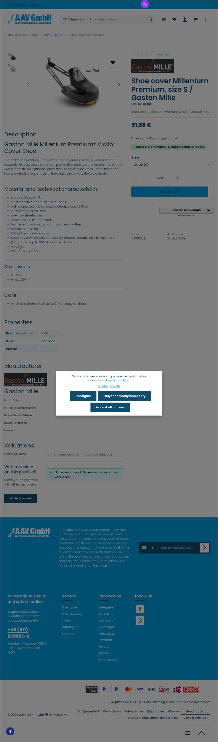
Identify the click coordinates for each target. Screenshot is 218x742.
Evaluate (163, 55)
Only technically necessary (124, 396)
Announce (16, 5)
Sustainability (72, 614)
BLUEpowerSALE (89, 711)
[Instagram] (140, 620)
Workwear (175, 711)
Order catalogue (69, 624)
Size (135, 157)
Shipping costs (163, 702)
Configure (83, 396)
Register (34, 5)
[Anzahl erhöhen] (177, 178)
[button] (186, 212)
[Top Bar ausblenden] (214, 5)
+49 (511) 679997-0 (18, 633)
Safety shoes (134, 711)
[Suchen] (150, 19)
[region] (63, 84)
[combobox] (116, 19)
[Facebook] (140, 609)
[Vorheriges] (28, 84)
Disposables (156, 711)
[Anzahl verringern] (136, 178)
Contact (68, 634)
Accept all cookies (110, 407)
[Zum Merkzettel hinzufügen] (113, 62)
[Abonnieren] (204, 548)
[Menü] (164, 19)
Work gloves (112, 711)
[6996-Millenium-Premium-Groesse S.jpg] (73, 84)
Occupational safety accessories (153, 718)
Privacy (104, 646)
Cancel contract (196, 717)
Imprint (104, 614)
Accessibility (108, 660)
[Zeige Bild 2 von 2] (79, 111)
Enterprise (106, 607)
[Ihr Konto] (184, 19)
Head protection (198, 711)
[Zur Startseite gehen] (30, 19)
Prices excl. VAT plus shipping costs (154, 138)
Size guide (69, 607)
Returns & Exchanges (107, 624)
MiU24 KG (61, 715)
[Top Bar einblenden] (205, 19)
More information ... (117, 380)
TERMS (103, 653)
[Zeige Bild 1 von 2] (71, 111)
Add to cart (170, 191)
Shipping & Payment (106, 637)
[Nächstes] (118, 84)
